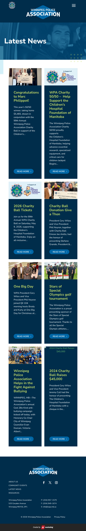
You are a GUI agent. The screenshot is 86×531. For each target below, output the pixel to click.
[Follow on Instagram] (56, 482)
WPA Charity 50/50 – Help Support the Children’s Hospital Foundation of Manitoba (60, 104)
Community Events (18, 486)
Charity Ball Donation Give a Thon (60, 210)
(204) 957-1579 (50, 500)
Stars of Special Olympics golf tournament (60, 292)
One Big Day (23, 286)
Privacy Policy (59, 517)
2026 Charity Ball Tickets (24, 208)
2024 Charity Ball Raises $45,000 (59, 375)
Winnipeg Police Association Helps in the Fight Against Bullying (24, 381)
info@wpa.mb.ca (49, 507)
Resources (14, 493)
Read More (23, 171)
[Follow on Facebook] (43, 482)
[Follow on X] (50, 482)
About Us (13, 482)
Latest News (15, 489)
